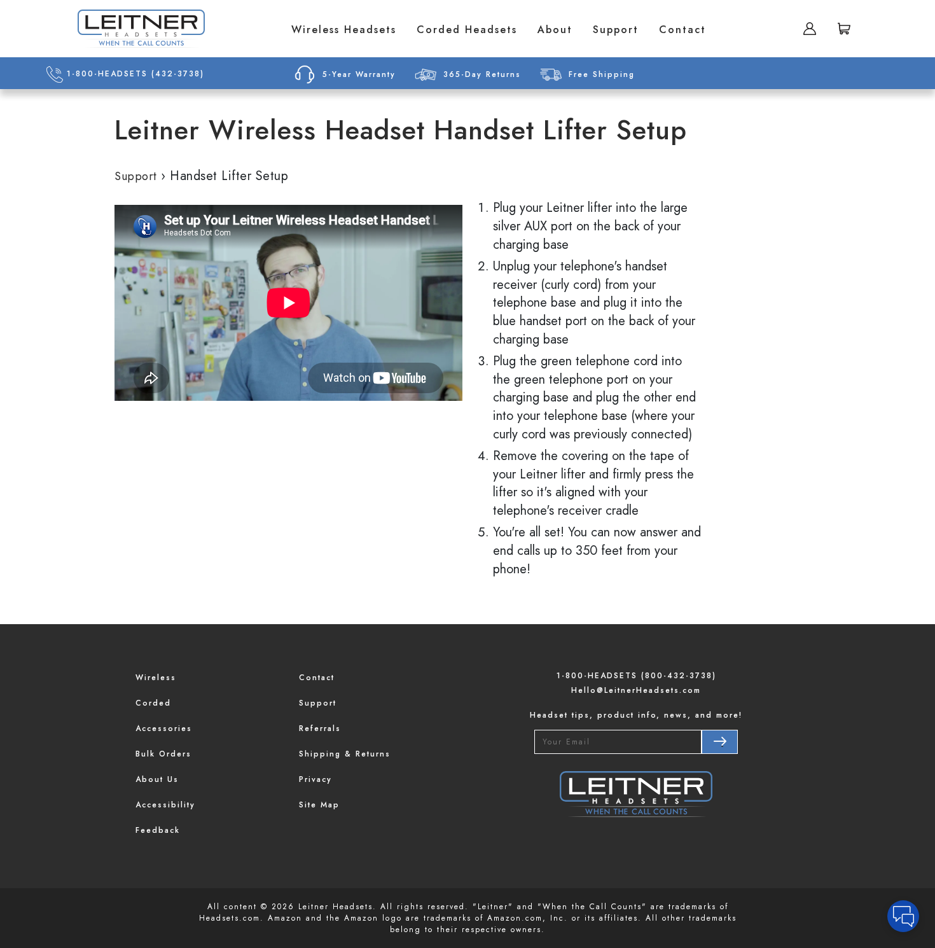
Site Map (319, 805)
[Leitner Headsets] (141, 29)
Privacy (315, 779)
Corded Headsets (467, 29)
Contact (682, 29)
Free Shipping (602, 74)
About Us (157, 779)
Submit (719, 742)
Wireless (155, 677)
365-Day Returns (482, 74)
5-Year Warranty (359, 74)
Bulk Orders (163, 754)
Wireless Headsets (343, 29)
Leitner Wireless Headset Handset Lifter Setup (400, 130)
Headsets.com (229, 918)
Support (616, 29)
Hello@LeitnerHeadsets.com (636, 690)
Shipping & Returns (345, 754)
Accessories (163, 728)
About (554, 29)
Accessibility (165, 805)
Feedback (157, 830)
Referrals (320, 728)
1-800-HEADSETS (133, 74)
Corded (153, 703)
